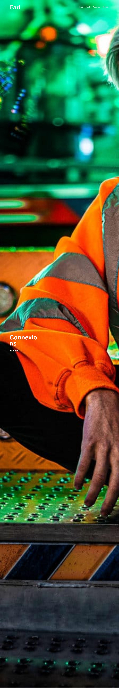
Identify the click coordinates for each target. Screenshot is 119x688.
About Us (96, 7)
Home (81, 7)
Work (88, 7)
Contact (105, 7)
